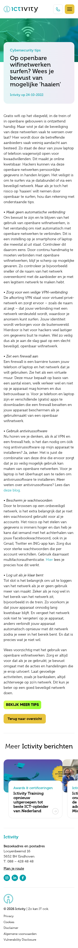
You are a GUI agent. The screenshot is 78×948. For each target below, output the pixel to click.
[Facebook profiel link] (23, 878)
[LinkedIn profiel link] (15, 878)
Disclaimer (11, 928)
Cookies (9, 922)
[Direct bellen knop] (58, 9)
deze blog (12, 490)
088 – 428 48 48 (20, 861)
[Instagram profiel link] (7, 878)
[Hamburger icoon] (69, 9)
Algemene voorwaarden (20, 934)
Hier (49, 560)
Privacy (9, 916)
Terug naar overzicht (25, 719)
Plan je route (14, 868)
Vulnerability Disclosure (20, 939)
